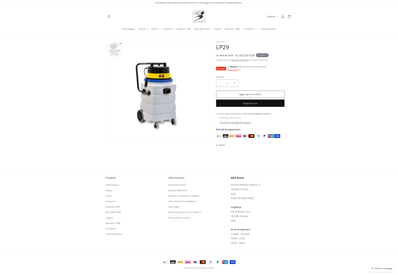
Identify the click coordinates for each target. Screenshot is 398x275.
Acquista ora (250, 103)
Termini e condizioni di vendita (183, 195)
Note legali (173, 206)
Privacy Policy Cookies (179, 217)
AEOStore (194, 268)
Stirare (109, 190)
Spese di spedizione (239, 60)
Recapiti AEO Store (177, 190)
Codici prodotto (114, 234)
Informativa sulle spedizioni (182, 201)
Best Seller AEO (113, 212)
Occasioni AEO (113, 206)
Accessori (110, 201)
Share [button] (222, 145)
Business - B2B (113, 223)
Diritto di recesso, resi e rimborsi (184, 212)
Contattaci (111, 228)
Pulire (109, 195)
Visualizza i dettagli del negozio (235, 122)
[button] (109, 16)
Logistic (109, 217)
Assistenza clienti (177, 184)
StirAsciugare (112, 184)
